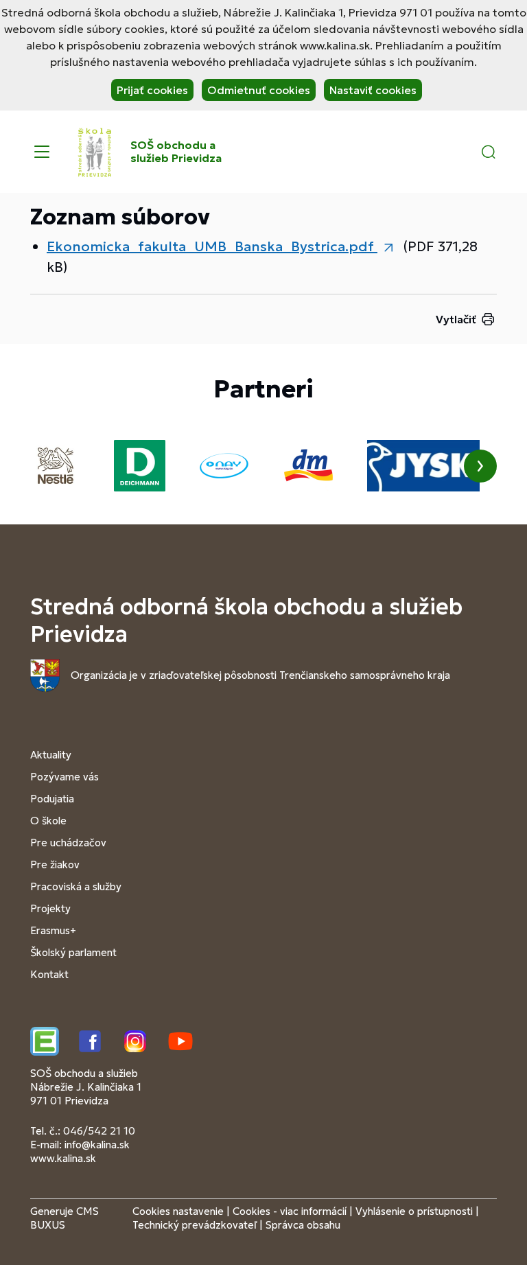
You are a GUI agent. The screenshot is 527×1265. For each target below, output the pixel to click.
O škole (48, 820)
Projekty (50, 908)
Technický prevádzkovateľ (194, 1224)
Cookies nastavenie (178, 1211)
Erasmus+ (53, 930)
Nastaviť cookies (373, 90)
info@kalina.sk (97, 1144)
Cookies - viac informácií (290, 1211)
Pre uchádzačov (68, 842)
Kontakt (49, 974)
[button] (489, 151)
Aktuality (50, 754)
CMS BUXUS (64, 1218)
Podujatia (52, 798)
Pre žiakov (55, 864)
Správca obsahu (303, 1224)
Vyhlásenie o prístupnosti (414, 1211)
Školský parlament (73, 952)
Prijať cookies (152, 90)
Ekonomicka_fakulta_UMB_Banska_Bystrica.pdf (212, 246)
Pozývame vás (64, 776)
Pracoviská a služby (75, 886)
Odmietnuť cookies (258, 90)
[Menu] (42, 152)
